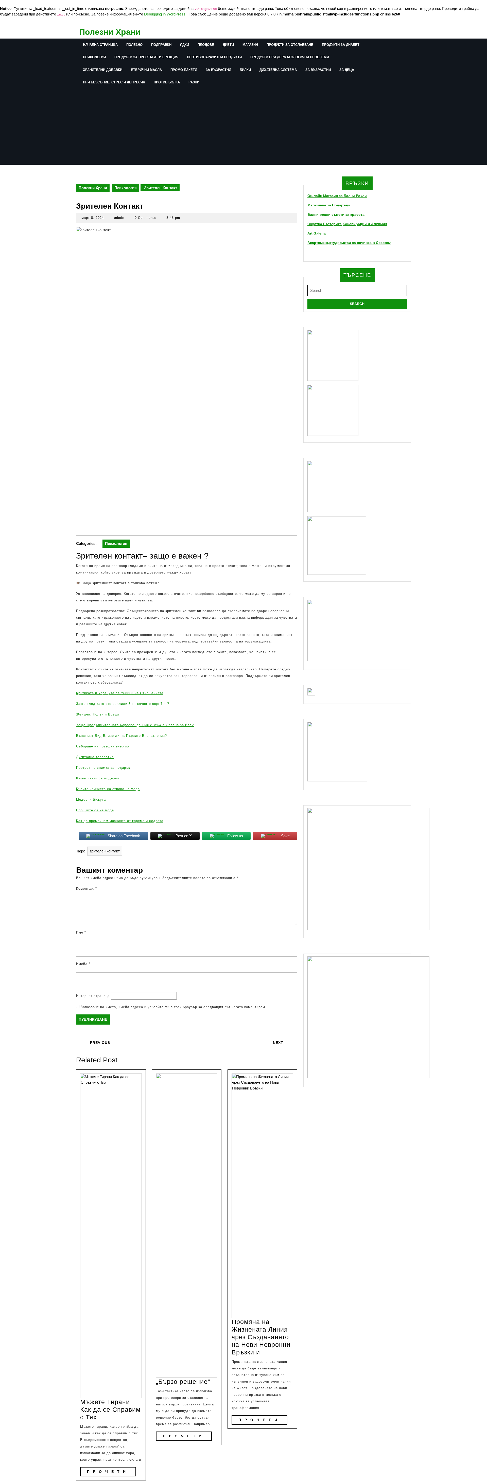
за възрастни (218, 70)
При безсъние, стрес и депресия (114, 82)
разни (193, 82)
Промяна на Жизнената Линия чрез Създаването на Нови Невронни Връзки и (261, 1337)
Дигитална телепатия (95, 757)
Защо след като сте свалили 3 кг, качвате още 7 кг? (122, 704)
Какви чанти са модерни (97, 778)
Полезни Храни (110, 32)
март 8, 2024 (92, 218)
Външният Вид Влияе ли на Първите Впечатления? (121, 736)
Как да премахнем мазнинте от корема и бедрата (119, 821)
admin (119, 218)
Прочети (111, 1471)
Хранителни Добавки (102, 70)
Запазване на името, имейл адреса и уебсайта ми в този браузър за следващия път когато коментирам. (173, 1007)
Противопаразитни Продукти (214, 57)
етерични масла (146, 70)
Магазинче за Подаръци (329, 205)
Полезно (134, 45)
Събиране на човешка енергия (102, 746)
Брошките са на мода (95, 810)
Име (81, 932)
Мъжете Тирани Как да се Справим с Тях (110, 1409)
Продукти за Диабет (340, 45)
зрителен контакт (105, 851)
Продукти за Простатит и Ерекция (146, 57)
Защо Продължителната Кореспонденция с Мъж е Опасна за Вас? (135, 725)
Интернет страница (93, 996)
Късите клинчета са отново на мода (108, 789)
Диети (228, 45)
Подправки (161, 45)
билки (245, 70)
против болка (167, 82)
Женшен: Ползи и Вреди (97, 714)
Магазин (250, 45)
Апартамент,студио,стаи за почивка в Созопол (349, 243)
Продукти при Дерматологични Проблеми (289, 57)
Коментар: (86, 888)
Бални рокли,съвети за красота (335, 214)
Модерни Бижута (91, 799)
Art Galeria (316, 233)
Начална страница (100, 45)
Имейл (83, 964)
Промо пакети (183, 70)
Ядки (184, 45)
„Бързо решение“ (183, 1381)
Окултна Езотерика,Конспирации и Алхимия (347, 224)
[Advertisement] (229, 126)
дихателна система (278, 70)
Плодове (206, 45)
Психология (94, 57)
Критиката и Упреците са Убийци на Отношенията (119, 693)
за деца (346, 70)
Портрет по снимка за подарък (103, 768)
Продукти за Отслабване (290, 45)
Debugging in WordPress (164, 14)
